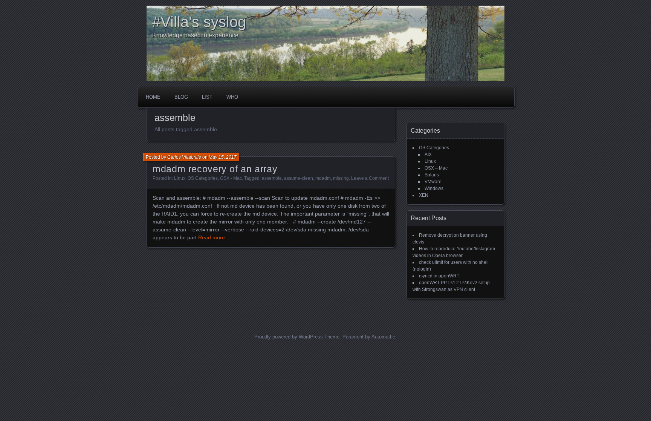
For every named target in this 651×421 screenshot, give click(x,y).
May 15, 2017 (223, 157)
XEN (423, 195)
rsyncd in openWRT (439, 276)
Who (232, 97)
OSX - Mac (231, 178)
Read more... (213, 237)
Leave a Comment (370, 178)
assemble (272, 178)
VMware (433, 181)
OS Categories (203, 178)
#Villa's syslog (199, 22)
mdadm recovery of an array (215, 169)
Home (153, 97)
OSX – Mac (436, 168)
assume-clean (298, 178)
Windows (434, 188)
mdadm (323, 178)
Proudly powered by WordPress (288, 337)
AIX (428, 154)
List (207, 97)
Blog (181, 97)
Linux (179, 178)
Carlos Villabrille (184, 157)
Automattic (383, 337)
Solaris (432, 175)
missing (341, 178)
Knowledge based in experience (195, 35)
